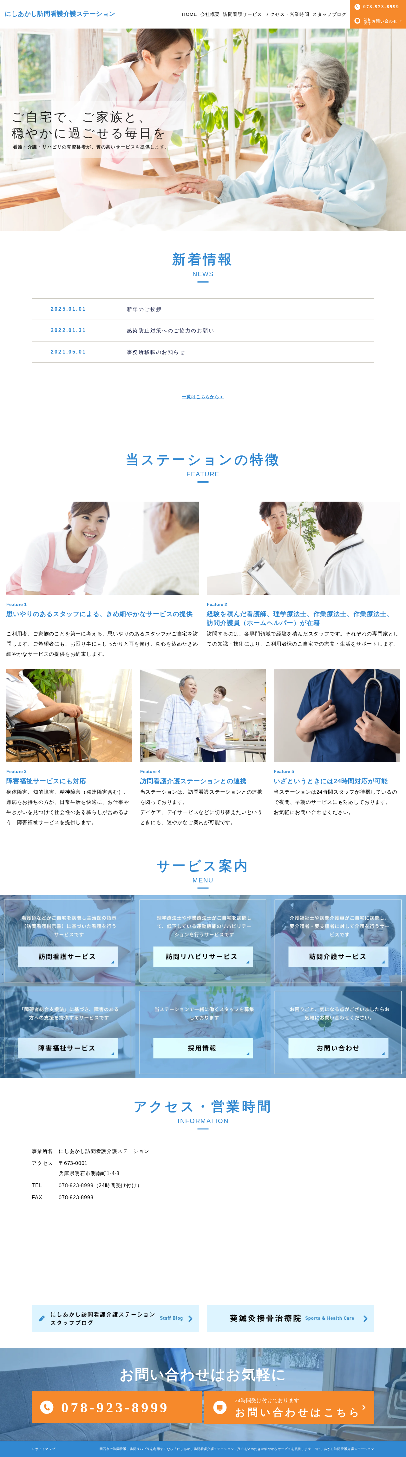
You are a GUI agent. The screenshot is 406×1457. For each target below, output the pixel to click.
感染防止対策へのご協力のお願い (170, 330)
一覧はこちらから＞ (203, 396)
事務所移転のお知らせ (156, 352)
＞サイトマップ (43, 1449)
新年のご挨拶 (144, 309)
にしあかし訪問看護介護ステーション (60, 13)
